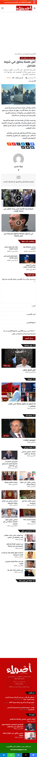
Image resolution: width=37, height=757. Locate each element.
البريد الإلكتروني (31, 314)
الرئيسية (32, 54)
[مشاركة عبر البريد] (27, 147)
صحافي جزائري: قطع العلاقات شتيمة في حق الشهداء (10, 521)
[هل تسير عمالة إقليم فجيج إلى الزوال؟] (30, 564)
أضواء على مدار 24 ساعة (21, 54)
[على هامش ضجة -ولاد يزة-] (30, 572)
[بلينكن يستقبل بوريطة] (9, 475)
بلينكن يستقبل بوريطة (11, 482)
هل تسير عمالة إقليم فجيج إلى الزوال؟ (14, 562)
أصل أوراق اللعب (29, 370)
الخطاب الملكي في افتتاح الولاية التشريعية (9, 502)
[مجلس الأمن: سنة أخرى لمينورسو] (28, 494)
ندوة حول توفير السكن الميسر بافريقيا (11, 248)
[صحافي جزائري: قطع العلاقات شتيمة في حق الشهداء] (9, 513)
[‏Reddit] (9, 144)
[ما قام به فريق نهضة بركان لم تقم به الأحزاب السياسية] (30, 555)
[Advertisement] (18, 32)
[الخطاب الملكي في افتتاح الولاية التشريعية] (9, 494)
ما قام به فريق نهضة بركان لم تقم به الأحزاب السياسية (12, 553)
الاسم (33, 306)
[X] (27, 144)
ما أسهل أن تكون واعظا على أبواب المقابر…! (22, 405)
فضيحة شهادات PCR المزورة (29, 520)
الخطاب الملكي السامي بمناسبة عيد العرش (29, 452)
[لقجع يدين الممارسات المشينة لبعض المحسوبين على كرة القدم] (9, 455)
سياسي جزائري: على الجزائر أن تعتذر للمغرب (28, 483)
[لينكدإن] (22, 144)
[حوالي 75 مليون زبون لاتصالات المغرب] (27, 258)
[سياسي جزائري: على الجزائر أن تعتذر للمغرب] (28, 475)
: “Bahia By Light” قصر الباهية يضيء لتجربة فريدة (18, 2)
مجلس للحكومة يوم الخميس (29, 248)
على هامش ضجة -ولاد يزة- (15, 570)
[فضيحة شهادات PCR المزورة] (28, 513)
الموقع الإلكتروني (31, 322)
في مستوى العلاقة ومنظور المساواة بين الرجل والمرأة (15, 545)
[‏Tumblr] (18, 144)
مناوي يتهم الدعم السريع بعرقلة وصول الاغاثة (21, 702)
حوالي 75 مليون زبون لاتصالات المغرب (29, 266)
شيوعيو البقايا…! (29, 440)
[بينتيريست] (13, 144)
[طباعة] (22, 147)
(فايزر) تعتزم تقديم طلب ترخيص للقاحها (11, 257)
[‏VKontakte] (32, 147)
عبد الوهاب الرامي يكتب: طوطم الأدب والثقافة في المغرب (13, 536)
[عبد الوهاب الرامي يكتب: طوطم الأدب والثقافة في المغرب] (30, 538)
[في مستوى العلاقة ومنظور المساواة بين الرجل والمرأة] (30, 546)
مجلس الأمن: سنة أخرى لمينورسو (29, 502)
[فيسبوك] (32, 144)
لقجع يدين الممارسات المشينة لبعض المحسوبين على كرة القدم (9, 463)
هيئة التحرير (30, 78)
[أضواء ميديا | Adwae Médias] (24, 8)
